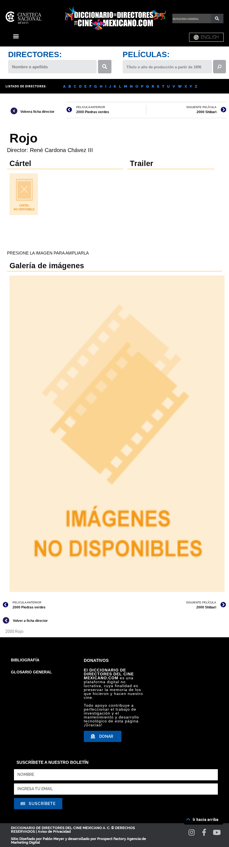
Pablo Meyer (53, 839)
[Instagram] (191, 832)
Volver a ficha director (30, 621)
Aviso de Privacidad (54, 831)
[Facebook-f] (204, 832)
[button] (15, 36)
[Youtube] (217, 832)
